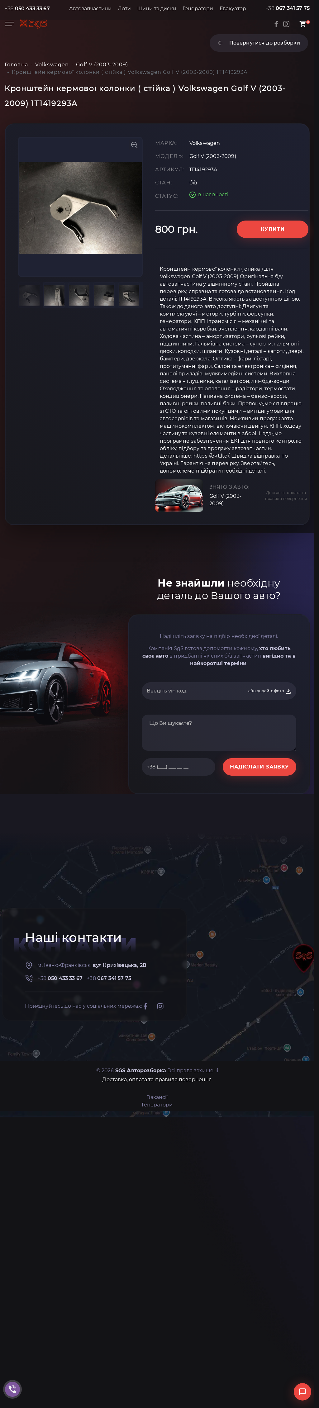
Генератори (198, 9)
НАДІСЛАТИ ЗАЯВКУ (259, 767)
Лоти (124, 9)
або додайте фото (266, 690)
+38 (27, 9)
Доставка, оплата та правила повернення (286, 495)
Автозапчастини (90, 9)
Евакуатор (233, 9)
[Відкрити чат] (302, 1392)
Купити (273, 229)
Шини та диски (156, 9)
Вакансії (157, 1097)
